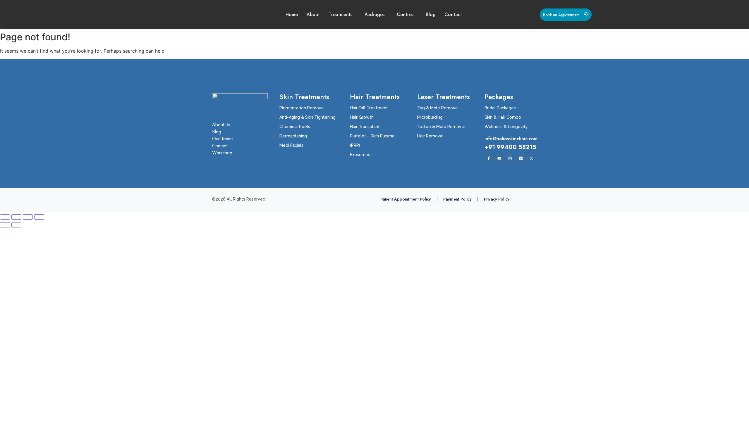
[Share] (28, 217)
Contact (453, 14)
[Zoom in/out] (5, 217)
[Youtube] (499, 158)
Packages (374, 14)
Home (292, 14)
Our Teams (222, 139)
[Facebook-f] (489, 158)
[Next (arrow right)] (16, 224)
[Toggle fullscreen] (16, 217)
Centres (405, 14)
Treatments (340, 14)
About (313, 14)
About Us (221, 124)
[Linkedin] (521, 158)
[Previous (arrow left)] (5, 224)
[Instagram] (510, 158)
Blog (431, 14)
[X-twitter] (531, 158)
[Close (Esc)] (39, 217)
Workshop (222, 153)
